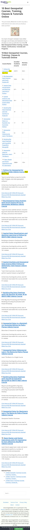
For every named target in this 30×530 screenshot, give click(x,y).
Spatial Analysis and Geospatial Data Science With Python (7, 100)
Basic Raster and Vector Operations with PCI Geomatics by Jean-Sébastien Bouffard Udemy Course (14, 441)
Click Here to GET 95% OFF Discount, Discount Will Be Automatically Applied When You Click (14, 195)
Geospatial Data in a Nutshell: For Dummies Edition (6, 123)
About (12, 505)
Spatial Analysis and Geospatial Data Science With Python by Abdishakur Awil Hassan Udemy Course (15, 265)
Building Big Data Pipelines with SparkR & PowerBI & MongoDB (6, 143)
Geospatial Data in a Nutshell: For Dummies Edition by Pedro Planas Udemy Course (14, 325)
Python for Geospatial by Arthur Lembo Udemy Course (13, 171)
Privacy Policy (23, 502)
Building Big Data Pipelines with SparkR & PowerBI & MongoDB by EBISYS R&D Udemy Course (14, 379)
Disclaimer (6, 502)
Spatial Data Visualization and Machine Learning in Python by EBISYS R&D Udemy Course (15, 235)
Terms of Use (14, 502)
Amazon (3, 509)
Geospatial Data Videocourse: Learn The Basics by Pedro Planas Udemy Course (15, 352)
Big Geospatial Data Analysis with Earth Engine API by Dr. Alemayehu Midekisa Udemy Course (14, 203)
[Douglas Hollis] (6, 2)
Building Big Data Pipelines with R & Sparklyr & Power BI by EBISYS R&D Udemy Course (14, 294)
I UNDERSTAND (18, 529)
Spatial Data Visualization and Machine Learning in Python (6, 89)
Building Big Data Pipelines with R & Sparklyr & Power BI (6, 111)
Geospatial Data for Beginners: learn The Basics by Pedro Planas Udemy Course (15, 413)
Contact (17, 505)
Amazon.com (9, 514)
